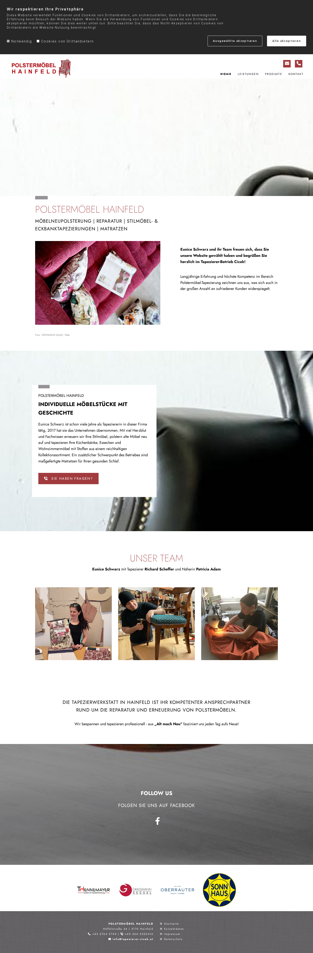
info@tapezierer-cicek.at (133, 939)
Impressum (172, 934)
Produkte (273, 74)
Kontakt (296, 74)
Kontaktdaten (174, 929)
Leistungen (248, 74)
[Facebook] (157, 821)
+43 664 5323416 (139, 934)
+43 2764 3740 (104, 934)
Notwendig (21, 41)
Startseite (171, 924)
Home (225, 74)
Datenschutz (173, 939)
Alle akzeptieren (286, 40)
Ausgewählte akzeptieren (235, 40)
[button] (68, 478)
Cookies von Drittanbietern (67, 41)
